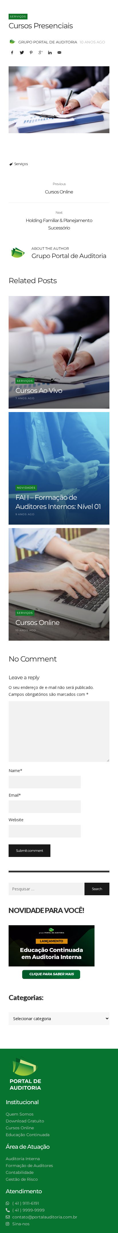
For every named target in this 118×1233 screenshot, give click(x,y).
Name (15, 770)
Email (15, 795)
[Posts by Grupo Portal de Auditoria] (12, 42)
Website (16, 819)
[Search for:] (46, 889)
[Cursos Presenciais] (59, 99)
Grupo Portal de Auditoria (47, 42)
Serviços (18, 16)
